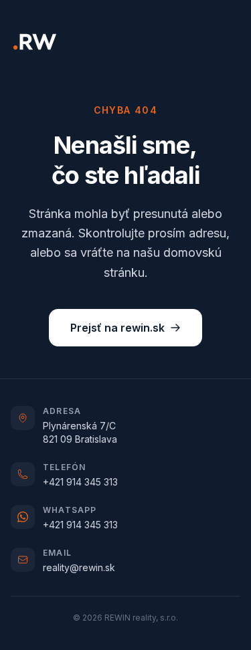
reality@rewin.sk (79, 567)
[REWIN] (35, 41)
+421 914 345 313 (80, 482)
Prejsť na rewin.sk (117, 327)
